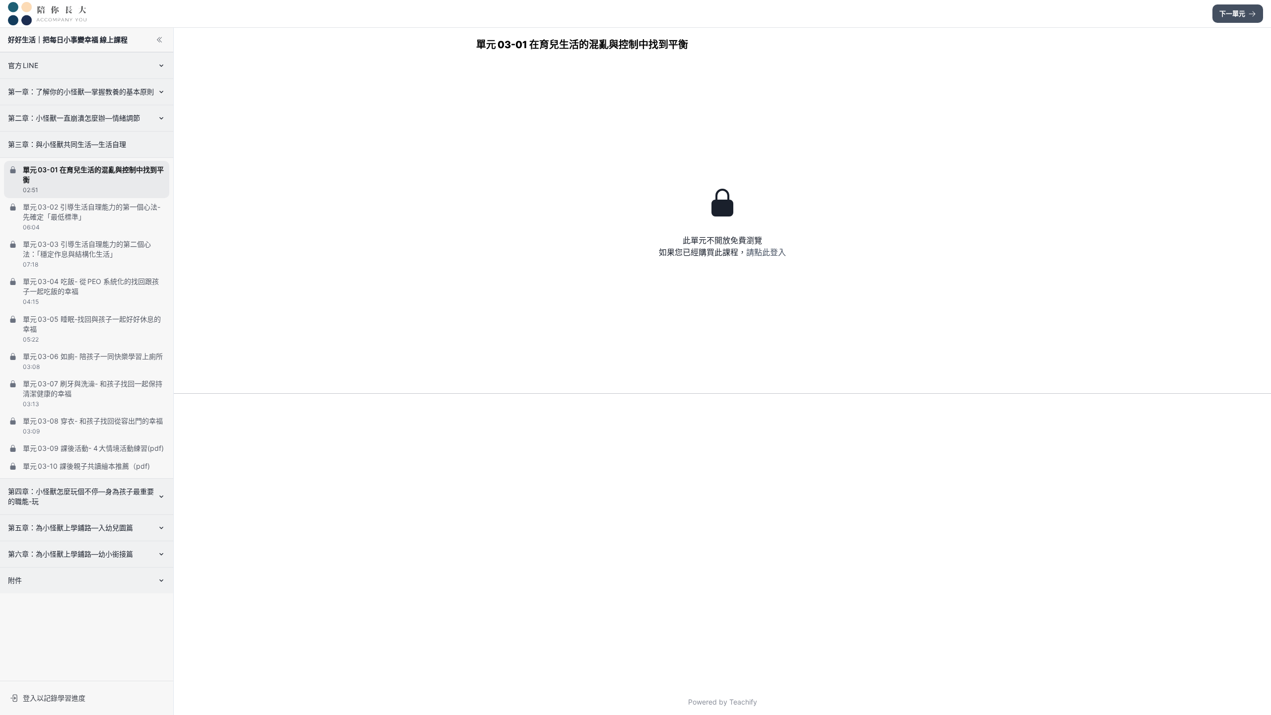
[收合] (159, 40)
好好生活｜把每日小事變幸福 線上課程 (68, 39)
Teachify (743, 702)
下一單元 (1232, 13)
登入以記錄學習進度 (54, 698)
